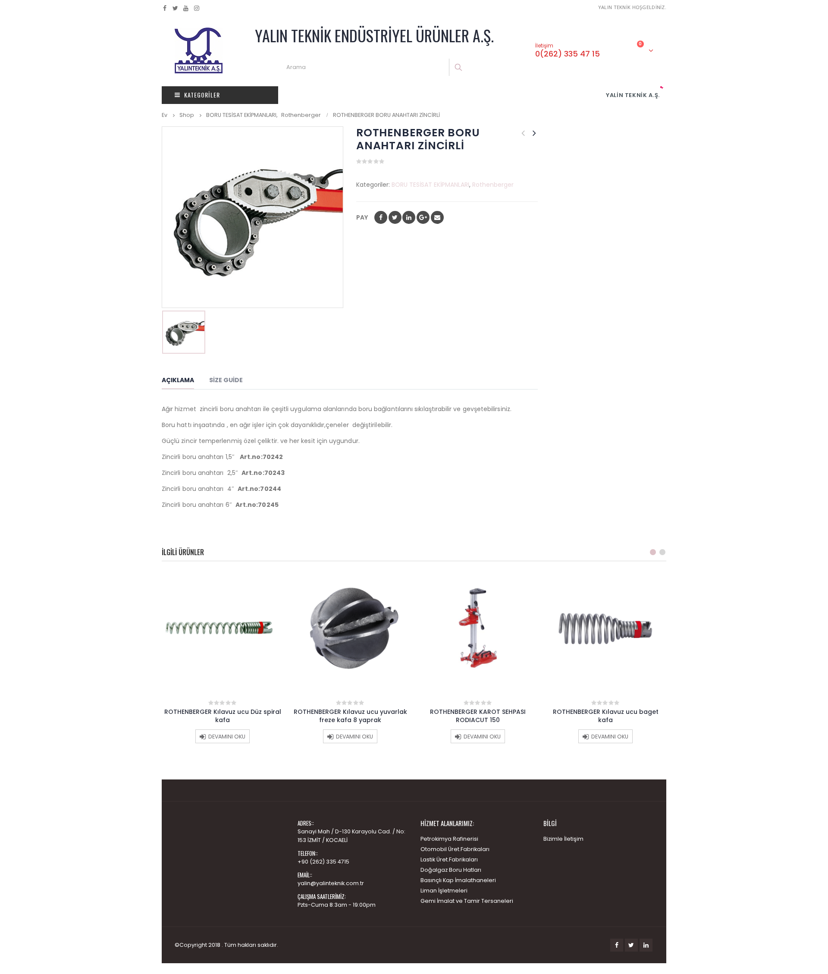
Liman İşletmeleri (443, 890)
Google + (423, 217)
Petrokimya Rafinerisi (449, 838)
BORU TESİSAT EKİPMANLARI (430, 184)
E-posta (437, 217)
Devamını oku (226, 736)
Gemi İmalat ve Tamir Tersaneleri (466, 901)
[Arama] (459, 67)
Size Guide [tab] (226, 380)
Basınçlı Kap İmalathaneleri (458, 880)
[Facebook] (165, 8)
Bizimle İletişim (563, 838)
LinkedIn (408, 217)
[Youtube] (186, 8)
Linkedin (646, 945)
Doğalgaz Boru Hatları (450, 869)
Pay (362, 217)
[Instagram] (196, 8)
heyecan (395, 217)
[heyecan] (175, 8)
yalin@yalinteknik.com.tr (331, 883)
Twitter (631, 945)
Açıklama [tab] (178, 380)
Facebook (380, 217)
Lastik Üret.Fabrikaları (449, 859)
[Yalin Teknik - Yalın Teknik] (199, 50)
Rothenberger (493, 184)
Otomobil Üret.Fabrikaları (454, 849)
